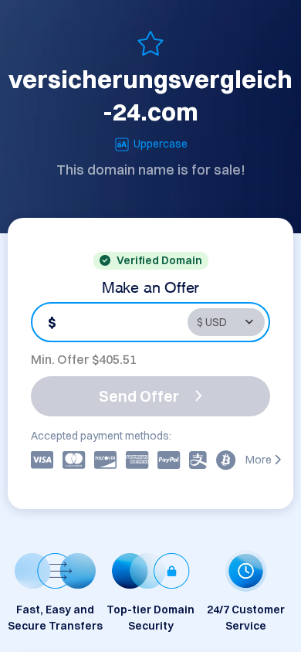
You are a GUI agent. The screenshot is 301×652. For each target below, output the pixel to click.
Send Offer (139, 396)
